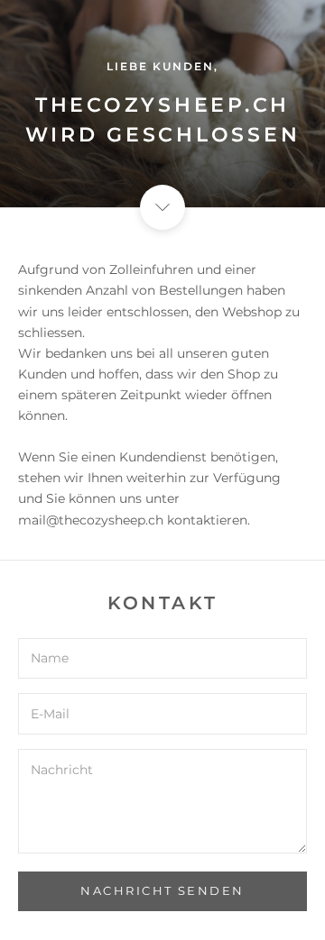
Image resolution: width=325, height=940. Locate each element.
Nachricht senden (162, 890)
